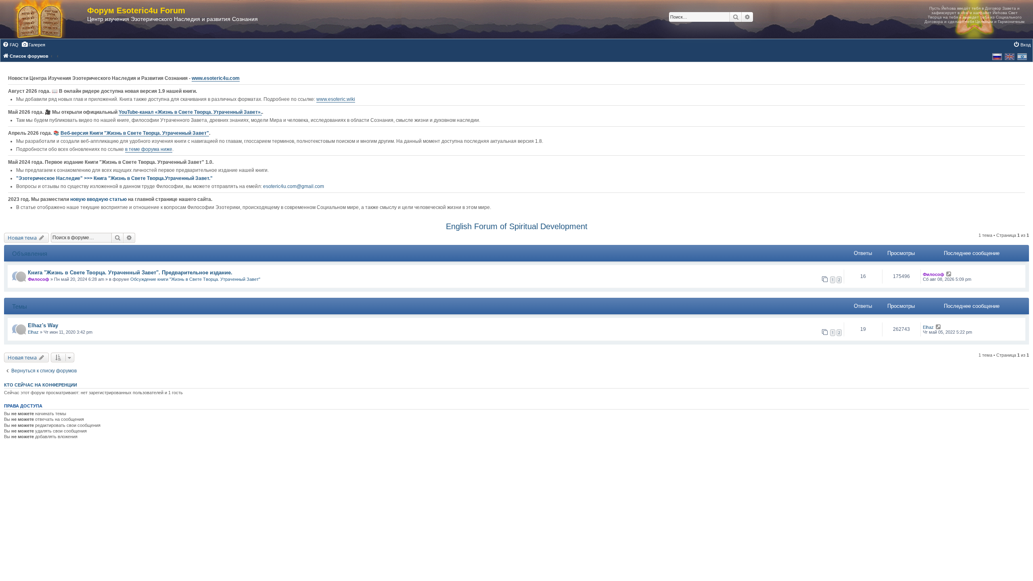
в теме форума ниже (148, 149)
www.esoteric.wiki (335, 99)
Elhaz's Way (43, 325)
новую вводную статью (99, 199)
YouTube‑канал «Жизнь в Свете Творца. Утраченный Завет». (190, 112)
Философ (38, 279)
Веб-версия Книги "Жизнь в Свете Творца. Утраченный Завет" (135, 133)
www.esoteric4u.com (216, 78)
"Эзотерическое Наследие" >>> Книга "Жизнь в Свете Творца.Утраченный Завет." (114, 178)
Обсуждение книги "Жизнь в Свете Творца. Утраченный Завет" (195, 279)
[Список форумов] (47, 19)
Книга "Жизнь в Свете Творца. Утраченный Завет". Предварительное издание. (130, 273)
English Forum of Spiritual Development (517, 226)
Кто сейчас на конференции (40, 384)
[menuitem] (10, 44)
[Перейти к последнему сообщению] (949, 274)
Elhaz (33, 332)
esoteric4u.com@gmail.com (293, 186)
